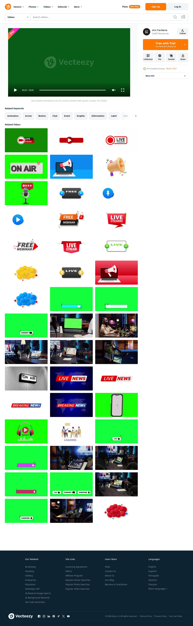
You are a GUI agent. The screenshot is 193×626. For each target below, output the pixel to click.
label (114, 115)
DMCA (68, 571)
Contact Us (110, 571)
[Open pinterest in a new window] (53, 616)
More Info (150, 76)
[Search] (175, 17)
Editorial (62, 6)
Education (30, 584)
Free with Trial (166, 44)
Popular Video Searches (77, 588)
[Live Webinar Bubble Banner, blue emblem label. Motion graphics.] (26, 299)
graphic (81, 115)
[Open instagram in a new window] (44, 616)
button (42, 115)
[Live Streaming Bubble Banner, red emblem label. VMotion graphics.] (116, 511)
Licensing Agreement (76, 566)
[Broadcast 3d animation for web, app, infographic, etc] (116, 167)
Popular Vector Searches (77, 580)
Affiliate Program (74, 575)
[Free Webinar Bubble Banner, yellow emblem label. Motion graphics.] (26, 273)
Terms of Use (146, 616)
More (76, 6)
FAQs (107, 566)
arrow (28, 115)
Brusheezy (30, 566)
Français (152, 584)
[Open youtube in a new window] (68, 616)
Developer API (32, 588)
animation (12, 115)
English (152, 566)
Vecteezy (29, 571)
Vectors (17, 6)
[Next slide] (133, 116)
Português (153, 575)
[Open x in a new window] (63, 616)
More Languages (157, 589)
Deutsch (152, 580)
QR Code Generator (35, 602)
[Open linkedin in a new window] (49, 616)
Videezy (29, 575)
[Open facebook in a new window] (39, 616)
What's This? (171, 68)
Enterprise (30, 580)
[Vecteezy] (8, 7)
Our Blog (109, 580)
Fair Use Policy (175, 616)
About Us (109, 575)
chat (54, 115)
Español (152, 571)
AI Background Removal (37, 597)
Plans (125, 6)
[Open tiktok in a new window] (58, 616)
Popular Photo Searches (77, 584)
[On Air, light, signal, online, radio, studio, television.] (26, 378)
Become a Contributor (116, 584)
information (98, 115)
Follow (183, 33)
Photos (32, 6)
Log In (177, 6)
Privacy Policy (160, 616)
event (67, 115)
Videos (47, 6)
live (125, 115)
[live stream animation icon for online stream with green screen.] (26, 140)
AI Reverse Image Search (38, 593)
